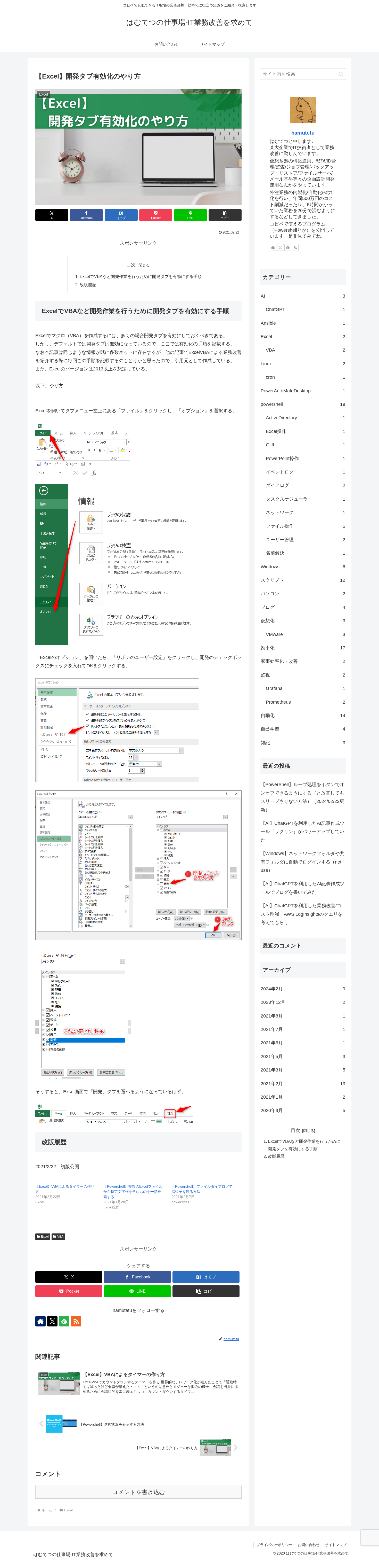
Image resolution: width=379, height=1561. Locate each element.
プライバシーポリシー (274, 1545)
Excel (45, 1236)
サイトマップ (336, 1545)
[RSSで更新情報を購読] (76, 1321)
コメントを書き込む (138, 1492)
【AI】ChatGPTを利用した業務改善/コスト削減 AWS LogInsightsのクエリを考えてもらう (301, 914)
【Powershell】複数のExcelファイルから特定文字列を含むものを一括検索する (132, 1191)
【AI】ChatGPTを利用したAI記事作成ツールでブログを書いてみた (302, 888)
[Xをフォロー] (52, 1321)
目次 (131, 264)
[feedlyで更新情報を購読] (64, 1321)
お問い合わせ (308, 1545)
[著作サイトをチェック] (40, 1321)
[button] (225, 215)
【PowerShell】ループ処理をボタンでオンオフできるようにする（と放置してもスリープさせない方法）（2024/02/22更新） (302, 797)
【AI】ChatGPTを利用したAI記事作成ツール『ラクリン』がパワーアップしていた (302, 832)
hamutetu (303, 133)
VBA (60, 1236)
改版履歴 (88, 284)
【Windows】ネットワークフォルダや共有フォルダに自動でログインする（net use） (302, 862)
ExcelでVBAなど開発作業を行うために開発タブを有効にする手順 (141, 276)
